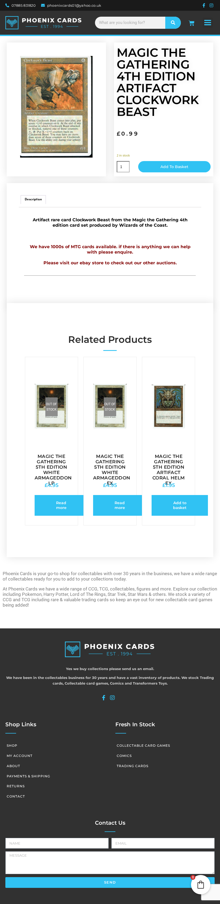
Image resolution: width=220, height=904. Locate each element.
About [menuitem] (13, 766)
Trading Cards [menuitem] (132, 766)
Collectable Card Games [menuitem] (143, 745)
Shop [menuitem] (12, 745)
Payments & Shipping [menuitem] (28, 776)
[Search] (173, 23)
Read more (61, 505)
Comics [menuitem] (124, 756)
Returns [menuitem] (16, 786)
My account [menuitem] (19, 756)
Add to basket (174, 166)
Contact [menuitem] (16, 796)
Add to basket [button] (179, 505)
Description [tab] (33, 199)
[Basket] (191, 23)
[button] (208, 23)
